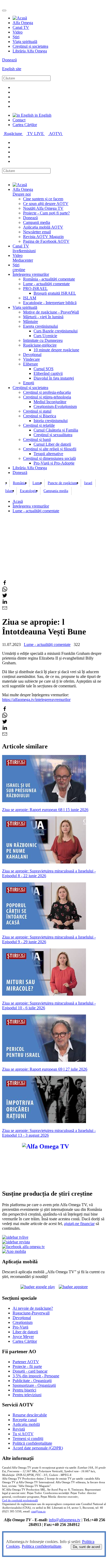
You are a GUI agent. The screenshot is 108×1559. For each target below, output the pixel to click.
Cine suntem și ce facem (43, 199)
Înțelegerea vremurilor (31, 274)
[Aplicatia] (37, 1287)
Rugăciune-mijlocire (40, 345)
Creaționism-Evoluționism (55, 406)
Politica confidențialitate (41, 1546)
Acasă (18, 501)
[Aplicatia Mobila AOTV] (73, 1287)
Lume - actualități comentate (46, 284)
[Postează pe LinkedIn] (4, 603)
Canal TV (21, 27)
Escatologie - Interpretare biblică (50, 302)
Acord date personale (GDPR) (38, 1448)
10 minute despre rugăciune (56, 350)
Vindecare (31, 359)
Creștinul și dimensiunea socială (49, 458)
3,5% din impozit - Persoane (36, 1376)
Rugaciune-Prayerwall (31, 1313)
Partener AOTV (26, 1362)
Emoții (28, 383)
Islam (9, 491)
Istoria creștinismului (51, 420)
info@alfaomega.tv (64, 1520)
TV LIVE (36, 133)
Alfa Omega (23, 22)
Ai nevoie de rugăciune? (33, 1308)
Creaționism (23, 1322)
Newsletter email (37, 232)
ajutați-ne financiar (79, 1223)
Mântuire (30, 321)
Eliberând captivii (48, 373)
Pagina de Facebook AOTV (46, 241)
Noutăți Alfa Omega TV (43, 208)
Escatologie (28, 491)
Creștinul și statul (37, 411)
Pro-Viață (20, 1327)
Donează (9, 60)
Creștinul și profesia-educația (47, 392)
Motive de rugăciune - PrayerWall (51, 312)
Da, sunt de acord (86, 1547)
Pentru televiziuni (27, 1395)
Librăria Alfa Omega (30, 51)
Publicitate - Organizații (32, 1380)
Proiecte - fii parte (27, 1366)
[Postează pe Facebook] (4, 584)
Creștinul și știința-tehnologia (47, 397)
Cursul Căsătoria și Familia (56, 430)
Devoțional (32, 354)
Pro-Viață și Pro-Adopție (54, 463)
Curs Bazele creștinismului (56, 331)
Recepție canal (25, 1419)
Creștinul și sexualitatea (53, 435)
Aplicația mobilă (26, 1424)
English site (11, 69)
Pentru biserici (24, 1390)
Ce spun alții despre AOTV (45, 203)
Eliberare (30, 364)
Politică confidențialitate (32, 1443)
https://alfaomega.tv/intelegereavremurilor (36, 699)
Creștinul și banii (37, 439)
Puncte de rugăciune (63, 483)
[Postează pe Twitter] (4, 596)
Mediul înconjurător (50, 402)
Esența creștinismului (40, 326)
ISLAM (29, 298)
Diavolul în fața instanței (54, 378)
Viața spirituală (25, 41)
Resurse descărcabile (30, 1415)
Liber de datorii (25, 1332)
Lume (37, 483)
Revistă (19, 1429)
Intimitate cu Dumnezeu (43, 340)
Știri (16, 37)
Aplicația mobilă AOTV (43, 227)
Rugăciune (13, 133)
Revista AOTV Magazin (43, 236)
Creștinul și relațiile (39, 425)
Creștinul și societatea (30, 46)
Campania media (56, 491)
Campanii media (36, 222)
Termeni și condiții (28, 1438)
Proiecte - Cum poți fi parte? (46, 213)
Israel (88, 483)
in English (42, 115)
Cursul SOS (43, 368)
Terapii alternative (48, 453)
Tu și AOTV (23, 1434)
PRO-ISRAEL (35, 288)
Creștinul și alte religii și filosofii (49, 449)
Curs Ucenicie (45, 335)
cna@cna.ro (38, 1511)
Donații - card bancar (30, 1371)
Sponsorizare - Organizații (34, 1385)
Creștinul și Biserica (39, 416)
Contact (19, 120)
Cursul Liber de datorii (52, 444)
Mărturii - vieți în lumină (43, 317)
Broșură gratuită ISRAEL (55, 293)
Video (18, 32)
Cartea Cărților (25, 124)
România (19, 483)
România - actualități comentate (49, 279)
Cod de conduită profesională (20, 1500)
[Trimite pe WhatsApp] (4, 590)
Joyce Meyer (23, 1336)
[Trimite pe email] (4, 609)
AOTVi (56, 133)
